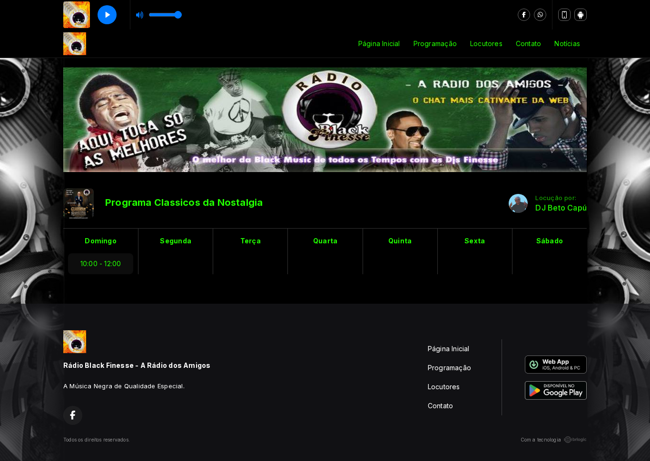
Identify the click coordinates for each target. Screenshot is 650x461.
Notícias (567, 43)
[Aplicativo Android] (580, 15)
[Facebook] (524, 15)
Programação (435, 43)
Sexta (474, 241)
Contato (528, 43)
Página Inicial (379, 43)
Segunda (175, 241)
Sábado (549, 241)
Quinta (400, 241)
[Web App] (564, 15)
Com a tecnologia (541, 439)
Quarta (325, 241)
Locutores (486, 43)
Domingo (100, 241)
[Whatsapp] (540, 15)
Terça (250, 241)
